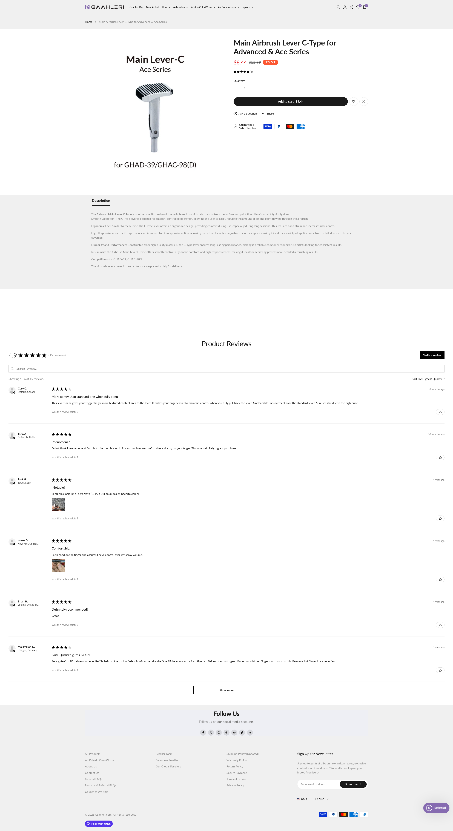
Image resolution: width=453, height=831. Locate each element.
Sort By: (417, 378)
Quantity (239, 80)
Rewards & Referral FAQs (100, 785)
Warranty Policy (236, 760)
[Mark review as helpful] (440, 412)
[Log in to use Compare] (363, 101)
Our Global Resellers (168, 766)
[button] (69, 355)
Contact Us (92, 772)
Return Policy (234, 766)
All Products (92, 753)
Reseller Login (164, 753)
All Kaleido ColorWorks (99, 760)
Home (88, 21)
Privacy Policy (235, 785)
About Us (91, 766)
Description (101, 200)
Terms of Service (236, 779)
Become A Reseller (167, 760)
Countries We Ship (96, 791)
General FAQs (93, 779)
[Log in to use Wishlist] (353, 101)
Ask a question (247, 113)
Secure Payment (236, 772)
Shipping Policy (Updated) (242, 753)
